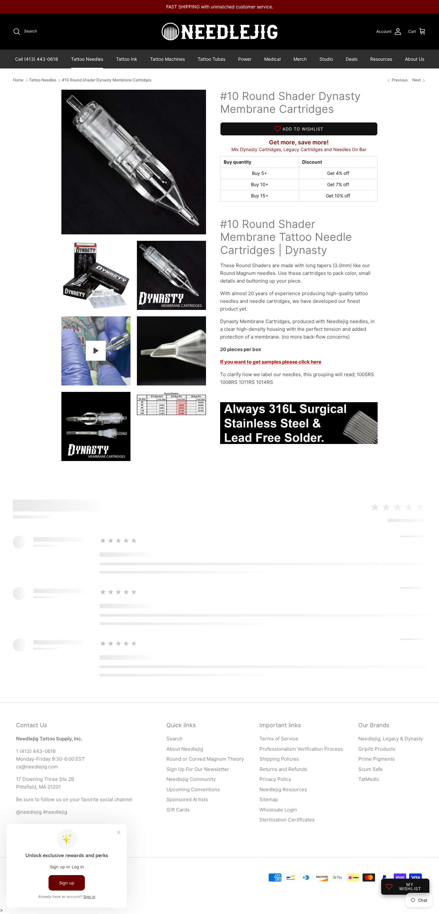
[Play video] (96, 351)
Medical (272, 59)
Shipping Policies (279, 759)
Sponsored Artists (187, 799)
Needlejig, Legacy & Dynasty (390, 739)
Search (174, 739)
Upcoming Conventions (193, 789)
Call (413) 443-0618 (36, 59)
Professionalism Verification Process (301, 749)
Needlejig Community (191, 779)
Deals (351, 59)
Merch (300, 59)
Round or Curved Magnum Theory (205, 759)
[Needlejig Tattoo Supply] (219, 31)
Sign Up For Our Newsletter (197, 769)
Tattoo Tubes (211, 59)
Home (18, 80)
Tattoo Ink (126, 59)
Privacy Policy (275, 779)
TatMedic (368, 779)
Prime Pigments (376, 759)
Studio (326, 59)
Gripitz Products (376, 749)
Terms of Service (278, 739)
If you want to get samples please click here (270, 362)
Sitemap (268, 799)
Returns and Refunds (283, 769)
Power (244, 59)
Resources (381, 59)
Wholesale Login (278, 810)
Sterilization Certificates (287, 820)
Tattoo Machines (167, 59)
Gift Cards (178, 810)
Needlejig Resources (283, 789)
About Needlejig (184, 749)
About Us (414, 59)
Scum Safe (370, 769)
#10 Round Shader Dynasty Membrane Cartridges (106, 80)
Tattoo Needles (87, 59)
